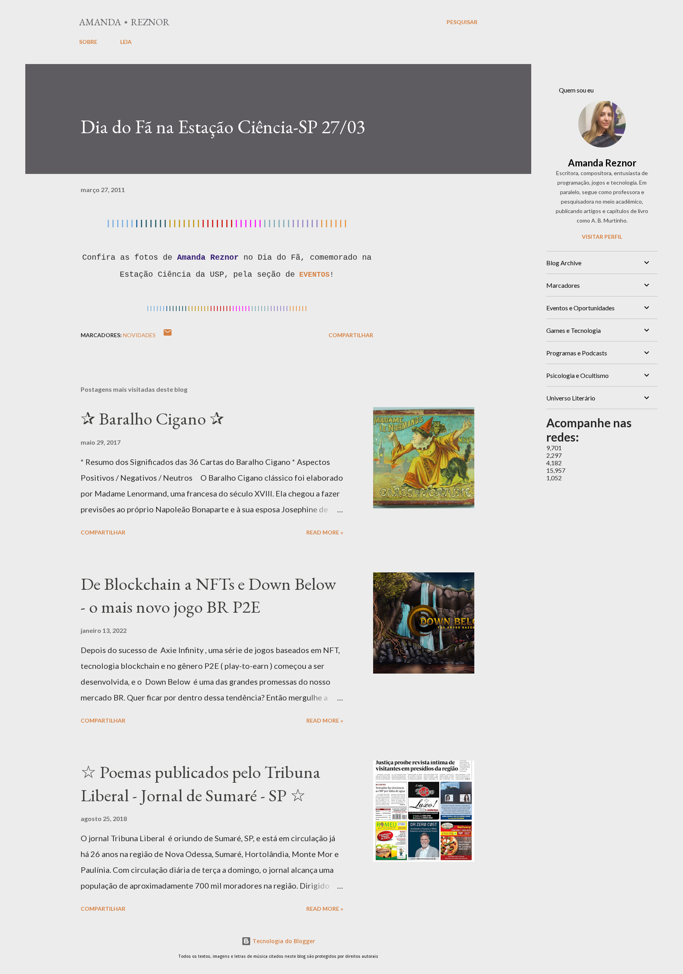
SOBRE (88, 41)
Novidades (139, 335)
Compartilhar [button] (350, 335)
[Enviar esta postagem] (167, 335)
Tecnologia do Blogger (283, 941)
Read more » (324, 532)
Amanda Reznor (602, 162)
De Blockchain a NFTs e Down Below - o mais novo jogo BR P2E (208, 595)
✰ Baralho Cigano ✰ (152, 418)
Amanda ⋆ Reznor (124, 22)
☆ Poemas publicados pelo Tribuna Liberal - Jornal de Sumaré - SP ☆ (201, 783)
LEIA (126, 41)
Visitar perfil (602, 236)
